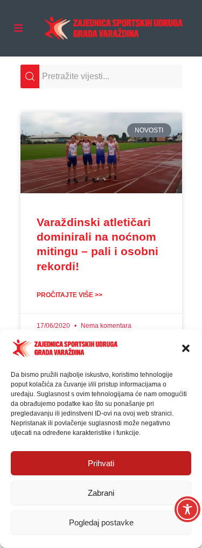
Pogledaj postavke (101, 522)
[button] (185, 348)
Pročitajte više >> (69, 295)
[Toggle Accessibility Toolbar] (187, 509)
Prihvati (101, 463)
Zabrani (101, 492)
